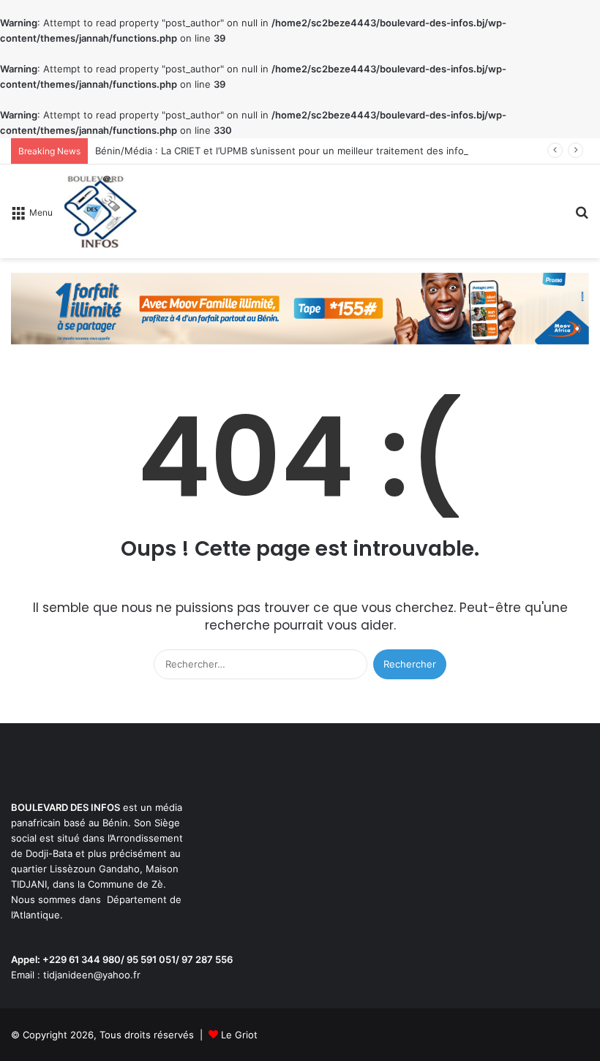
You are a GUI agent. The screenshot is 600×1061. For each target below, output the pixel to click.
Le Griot (239, 1035)
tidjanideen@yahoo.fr (91, 975)
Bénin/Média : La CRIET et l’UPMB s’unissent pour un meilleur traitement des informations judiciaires (323, 150)
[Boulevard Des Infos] (100, 211)
